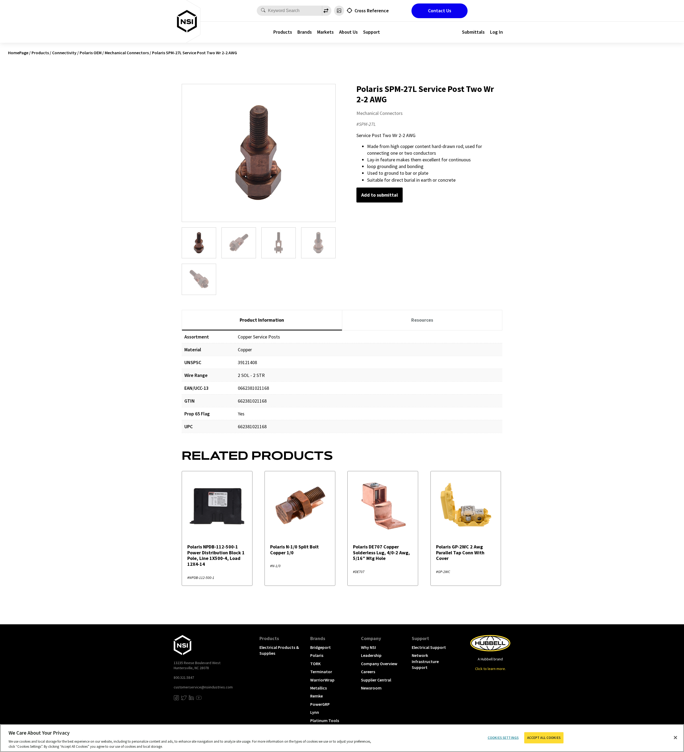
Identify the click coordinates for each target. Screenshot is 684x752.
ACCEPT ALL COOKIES (544, 737)
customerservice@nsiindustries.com (203, 687)
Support (371, 32)
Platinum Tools (324, 720)
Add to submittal (379, 195)
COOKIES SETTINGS (503, 737)
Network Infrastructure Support (425, 661)
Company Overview (379, 663)
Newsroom (371, 688)
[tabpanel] (342, 385)
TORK (315, 663)
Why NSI (368, 647)
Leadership (371, 655)
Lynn (314, 712)
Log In (496, 32)
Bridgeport (320, 647)
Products (282, 32)
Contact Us (439, 10)
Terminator (321, 671)
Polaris (316, 655)
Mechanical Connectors (127, 52)
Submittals (473, 32)
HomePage (18, 52)
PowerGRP (320, 704)
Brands (304, 32)
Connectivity (64, 52)
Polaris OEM (91, 52)
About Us (348, 32)
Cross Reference (372, 10)
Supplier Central (376, 680)
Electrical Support (429, 647)
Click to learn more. (490, 668)
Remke (316, 696)
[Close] (675, 737)
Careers (368, 671)
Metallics (318, 688)
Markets (325, 32)
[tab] (262, 320)
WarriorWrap (322, 680)
